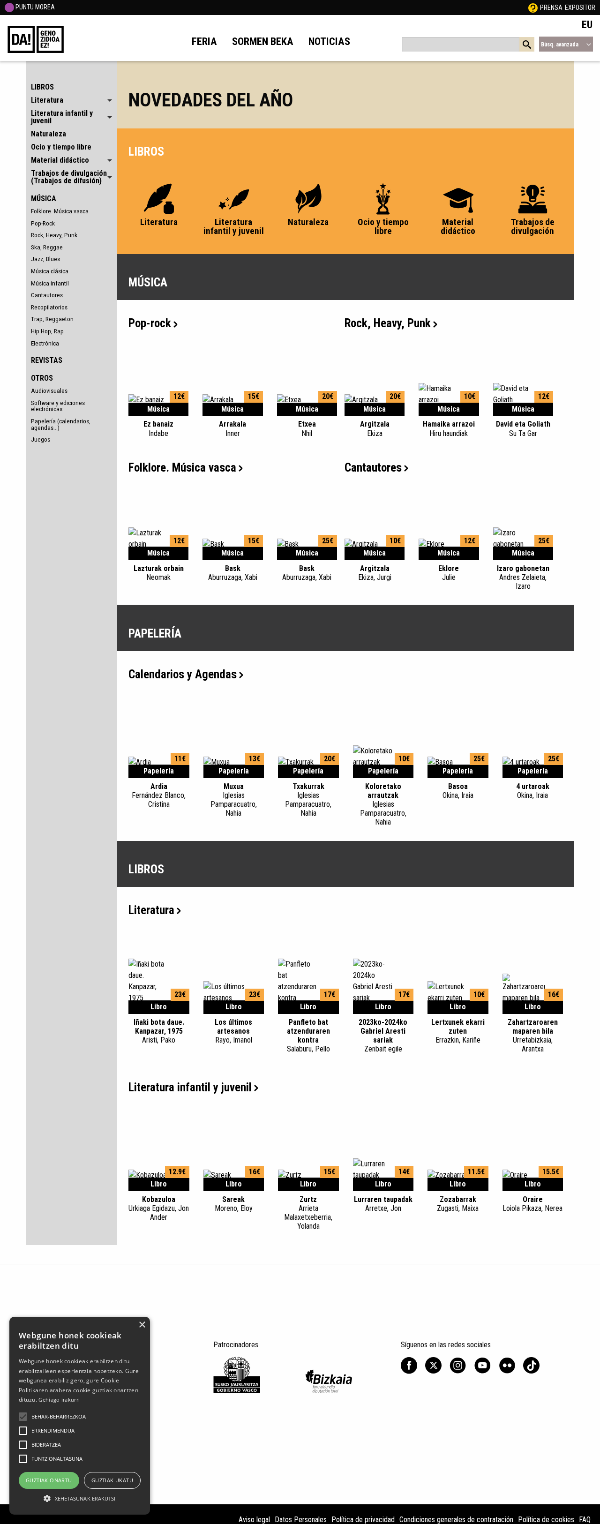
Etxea (307, 428)
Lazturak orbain (159, 573)
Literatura (151, 910)
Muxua (233, 800)
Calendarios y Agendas (182, 674)
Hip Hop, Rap (47, 331)
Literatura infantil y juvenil (190, 1087)
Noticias (329, 41)
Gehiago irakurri (59, 1399)
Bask (232, 573)
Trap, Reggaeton (52, 319)
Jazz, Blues (45, 259)
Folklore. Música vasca (60, 211)
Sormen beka (262, 41)
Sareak (234, 1204)
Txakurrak (308, 800)
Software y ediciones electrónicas (58, 406)
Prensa (551, 7)
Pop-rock (149, 323)
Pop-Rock (43, 223)
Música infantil (50, 283)
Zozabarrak (458, 1204)
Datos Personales (301, 1519)
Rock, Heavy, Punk (54, 235)
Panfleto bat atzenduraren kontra (308, 1036)
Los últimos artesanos (233, 1031)
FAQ (585, 1519)
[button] (23, 1416)
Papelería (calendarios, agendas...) (60, 424)
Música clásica (49, 271)
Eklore (448, 573)
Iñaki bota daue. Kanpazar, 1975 (159, 1031)
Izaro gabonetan (523, 577)
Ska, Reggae (47, 247)
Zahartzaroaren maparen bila (533, 1036)
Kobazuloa (158, 1208)
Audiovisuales (49, 390)
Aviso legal (254, 1519)
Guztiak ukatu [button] (112, 1480)
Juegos (40, 439)
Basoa (457, 791)
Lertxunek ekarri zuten (458, 1031)
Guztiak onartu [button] (49, 1480)
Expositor (580, 7)
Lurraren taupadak (383, 1204)
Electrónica (45, 343)
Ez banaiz (158, 428)
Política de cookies (546, 1519)
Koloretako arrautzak (383, 804)
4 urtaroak (532, 791)
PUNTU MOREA (34, 7)
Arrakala (232, 428)
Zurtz (308, 1213)
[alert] (79, 1416)
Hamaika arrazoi (449, 428)
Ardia (159, 795)
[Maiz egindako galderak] (533, 7)
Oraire (532, 1204)
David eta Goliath (523, 428)
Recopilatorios (49, 307)
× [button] (141, 1325)
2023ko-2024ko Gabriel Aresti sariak (383, 1036)
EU (587, 24)
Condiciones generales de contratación (456, 1519)
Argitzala (375, 428)
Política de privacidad (363, 1519)
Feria (204, 41)
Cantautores (47, 295)
